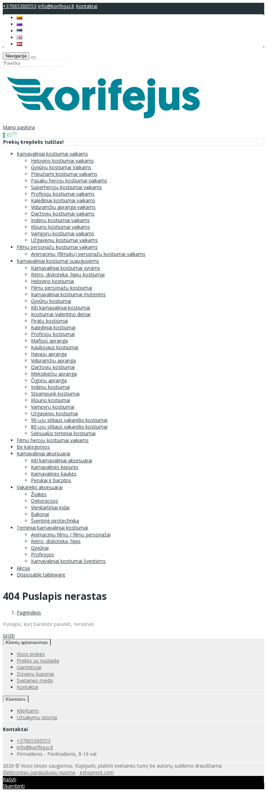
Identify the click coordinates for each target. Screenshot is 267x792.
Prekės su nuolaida (38, 660)
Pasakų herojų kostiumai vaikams (69, 180)
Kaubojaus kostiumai (54, 347)
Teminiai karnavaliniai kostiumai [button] (52, 527)
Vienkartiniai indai (50, 507)
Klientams (16, 699)
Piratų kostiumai (49, 320)
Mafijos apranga (49, 340)
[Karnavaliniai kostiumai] (107, 120)
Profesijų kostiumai (53, 334)
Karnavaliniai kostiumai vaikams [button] (52, 153)
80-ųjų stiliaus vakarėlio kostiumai (69, 426)
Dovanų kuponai (35, 674)
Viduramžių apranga (53, 360)
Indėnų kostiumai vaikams (60, 220)
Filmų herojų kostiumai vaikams (53, 440)
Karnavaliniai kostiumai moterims (68, 294)
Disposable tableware (41, 574)
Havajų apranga (49, 354)
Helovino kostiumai (52, 281)
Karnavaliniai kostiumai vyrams (65, 268)
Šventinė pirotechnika (55, 520)
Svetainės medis (35, 680)
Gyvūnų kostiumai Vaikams (61, 167)
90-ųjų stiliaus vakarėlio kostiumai (69, 420)
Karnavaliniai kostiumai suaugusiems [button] (58, 261)
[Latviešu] (19, 44)
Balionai (40, 514)
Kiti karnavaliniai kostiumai (60, 307)
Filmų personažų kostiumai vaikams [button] (57, 247)
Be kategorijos (33, 447)
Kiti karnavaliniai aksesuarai (61, 460)
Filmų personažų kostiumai (61, 287)
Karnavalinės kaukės (53, 473)
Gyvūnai (40, 547)
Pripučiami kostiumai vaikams (64, 174)
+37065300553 (20, 6)
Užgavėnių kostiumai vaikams (64, 240)
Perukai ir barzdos (51, 480)
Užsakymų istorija (37, 717)
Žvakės (39, 494)
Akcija (23, 568)
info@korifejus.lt (56, 6)
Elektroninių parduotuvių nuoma (39, 772)
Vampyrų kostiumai (52, 406)
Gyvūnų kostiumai (51, 301)
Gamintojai (29, 667)
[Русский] (19, 24)
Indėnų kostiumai (50, 387)
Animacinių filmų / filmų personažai (71, 534)
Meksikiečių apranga (54, 373)
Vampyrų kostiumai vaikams (62, 233)
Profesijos (42, 554)
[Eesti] (19, 31)
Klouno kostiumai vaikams (60, 227)
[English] (19, 37)
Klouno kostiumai (50, 400)
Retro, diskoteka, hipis (56, 541)
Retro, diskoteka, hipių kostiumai (68, 274)
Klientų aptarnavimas (27, 642)
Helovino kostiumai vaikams (62, 160)
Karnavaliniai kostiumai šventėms (68, 561)
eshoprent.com (97, 772)
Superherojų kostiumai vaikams (66, 187)
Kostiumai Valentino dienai (60, 314)
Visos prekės (31, 654)
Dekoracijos (44, 500)
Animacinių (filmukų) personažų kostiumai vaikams (88, 254)
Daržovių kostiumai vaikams (63, 213)
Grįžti (9, 635)
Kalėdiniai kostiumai (53, 327)
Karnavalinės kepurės (55, 467)
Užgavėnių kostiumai (54, 413)
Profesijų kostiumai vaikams (63, 193)
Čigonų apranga (49, 380)
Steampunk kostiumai (55, 393)
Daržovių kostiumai (53, 367)
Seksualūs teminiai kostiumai (63, 433)
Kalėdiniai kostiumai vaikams (63, 200)
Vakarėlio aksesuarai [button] (40, 487)
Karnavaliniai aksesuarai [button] (43, 453)
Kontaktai (86, 6)
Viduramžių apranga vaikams (63, 207)
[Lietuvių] (19, 17)
